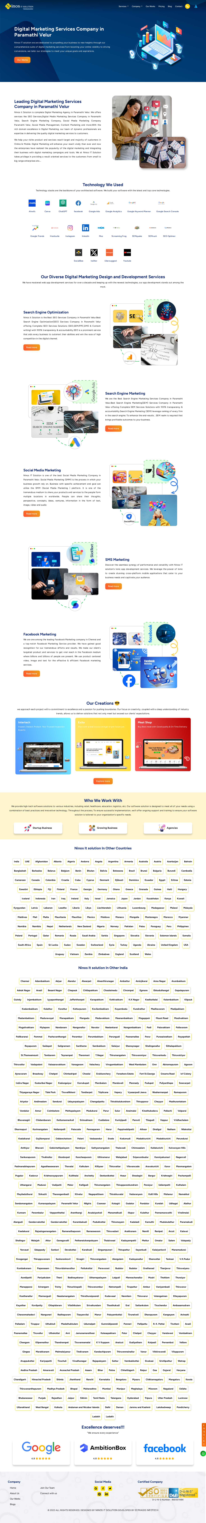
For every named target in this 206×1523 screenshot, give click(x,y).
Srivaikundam (94, 1305)
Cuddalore (103, 1120)
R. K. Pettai (159, 1324)
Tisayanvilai (83, 1314)
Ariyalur (24, 1101)
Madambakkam (26, 1018)
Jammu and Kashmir (140, 1407)
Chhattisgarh (127, 1370)
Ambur (146, 1286)
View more (40, 766)
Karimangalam (40, 1129)
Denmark (104, 880)
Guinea (157, 889)
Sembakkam (99, 1046)
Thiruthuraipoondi (90, 1296)
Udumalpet (89, 1324)
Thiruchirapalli (74, 1286)
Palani (80, 1138)
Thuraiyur (180, 1277)
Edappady (39, 1249)
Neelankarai (111, 1027)
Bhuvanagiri (24, 1120)
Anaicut (119, 1342)
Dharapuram (150, 1314)
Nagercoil (181, 1157)
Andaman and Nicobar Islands (83, 1407)
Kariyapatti (46, 1361)
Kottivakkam (116, 999)
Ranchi (89, 1379)
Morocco (168, 917)
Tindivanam (82, 1351)
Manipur (121, 1388)
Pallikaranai (22, 1036)
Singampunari (105, 1249)
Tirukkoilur (46, 1157)
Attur (48, 1240)
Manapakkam (67, 1018)
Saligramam (64, 1046)
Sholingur (20, 1240)
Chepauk (72, 990)
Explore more (103, 781)
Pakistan (128, 926)
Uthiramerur (103, 1157)
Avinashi (184, 1314)
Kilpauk (188, 999)
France (73, 889)
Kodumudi (125, 1138)
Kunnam (21, 1212)
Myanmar (183, 917)
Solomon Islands (168, 935)
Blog (170, 6)
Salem (171, 1240)
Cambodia (186, 870)
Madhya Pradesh (55, 1388)
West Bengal (42, 1407)
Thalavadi (120, 1148)
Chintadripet (70, 1073)
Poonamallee (132, 1036)
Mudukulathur (167, 1222)
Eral (127, 1305)
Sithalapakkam (173, 1046)
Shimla (59, 1379)
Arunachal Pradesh (69, 1370)
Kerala (189, 1379)
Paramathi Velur (69, 1203)
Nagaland (168, 1388)
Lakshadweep (163, 1407)
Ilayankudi (141, 1249)
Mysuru (136, 1379)
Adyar (58, 981)
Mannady (134, 1083)
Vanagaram (77, 1064)
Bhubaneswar (25, 1398)
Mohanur (168, 1194)
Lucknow (183, 1398)
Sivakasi (149, 1361)
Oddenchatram (63, 1138)
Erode (111, 1138)
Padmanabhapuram (25, 1166)
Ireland (74, 898)
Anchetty (89, 1175)
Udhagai (173, 1203)
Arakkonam (130, 1231)
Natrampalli (115, 1286)
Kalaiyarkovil (159, 1249)
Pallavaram (182, 1027)
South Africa (24, 945)
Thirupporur (142, 1101)
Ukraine (151, 945)
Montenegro (151, 917)
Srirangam (43, 1286)
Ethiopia (38, 889)
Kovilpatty (37, 1305)
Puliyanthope (166, 1083)
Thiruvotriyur (178, 1055)
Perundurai (182, 1138)
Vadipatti (57, 1185)
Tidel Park (50, 1092)
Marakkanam (42, 1351)
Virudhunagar (79, 1361)
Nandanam (61, 1027)
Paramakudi (186, 1222)
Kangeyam (168, 1314)
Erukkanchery (103, 1073)
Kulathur (144, 1212)
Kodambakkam (30, 1009)
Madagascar (157, 908)
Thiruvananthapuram (30, 1388)
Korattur (62, 1009)
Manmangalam (184, 1166)
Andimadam (40, 1101)
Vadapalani (36, 1064)
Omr (154, 1064)
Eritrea (174, 880)
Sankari (55, 1249)
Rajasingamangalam (45, 1231)
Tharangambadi (61, 1194)
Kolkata (58, 1407)
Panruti (136, 1120)
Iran (53, 898)
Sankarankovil (63, 1259)
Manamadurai (179, 1249)
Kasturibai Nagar (43, 1083)
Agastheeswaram (50, 1166)
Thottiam (165, 1277)
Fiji (49, 889)
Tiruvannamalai (82, 1342)
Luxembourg (138, 908)
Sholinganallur (152, 1046)
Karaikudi (87, 1249)
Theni (59, 1277)
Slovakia (134, 935)
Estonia (187, 880)
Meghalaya (137, 1388)
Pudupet (149, 1083)
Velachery (94, 1064)
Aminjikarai (141, 981)
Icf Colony (185, 1073)
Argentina (113, 861)
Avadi (39, 990)
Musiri (151, 1277)
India (16, 861)
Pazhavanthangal (57, 1036)
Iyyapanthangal (55, 999)
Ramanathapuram (71, 1231)
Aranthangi (76, 1212)
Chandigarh (20, 1379)
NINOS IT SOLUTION (106, 1510)
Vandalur (24, 1110)
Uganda (137, 945)
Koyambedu (121, 1009)
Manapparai (26, 1286)
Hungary (182, 889)
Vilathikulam (74, 1305)
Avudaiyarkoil (95, 1212)
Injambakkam (34, 999)
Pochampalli (184, 1175)
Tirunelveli (133, 1314)
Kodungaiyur (64, 1083)
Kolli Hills (153, 1194)
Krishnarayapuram (53, 1175)
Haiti (169, 889)
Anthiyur (25, 1148)
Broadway (38, 1073)
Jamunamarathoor (85, 1333)
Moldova (105, 917)
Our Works (150, 6)
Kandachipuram (102, 1351)
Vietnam (74, 954)
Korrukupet (83, 1083)
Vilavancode (133, 1166)
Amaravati (48, 1370)
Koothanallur (26, 1296)
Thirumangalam (118, 1055)
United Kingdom (169, 945)
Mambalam (101, 1083)
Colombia (50, 880)
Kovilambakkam (100, 1009)
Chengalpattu (97, 1101)
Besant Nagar (55, 990)
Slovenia (149, 935)
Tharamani (84, 1055)
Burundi (171, 870)
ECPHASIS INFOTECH (146, 1510)
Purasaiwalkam (164, 1036)
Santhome (81, 1046)
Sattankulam (142, 1305)
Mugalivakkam (26, 1027)
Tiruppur (35, 1324)
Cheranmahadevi (26, 1314)
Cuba (78, 880)
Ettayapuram (180, 1296)
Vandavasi (167, 1333)
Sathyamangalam (100, 1148)
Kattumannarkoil (65, 1120)
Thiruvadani (112, 1231)
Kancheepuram (84, 1157)
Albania (58, 861)
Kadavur (33, 1175)
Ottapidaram (55, 1305)
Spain (40, 945)
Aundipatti (26, 1277)
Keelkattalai (151, 999)
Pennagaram (93, 1129)
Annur (38, 1110)
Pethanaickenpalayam (86, 1240)
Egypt (162, 880)
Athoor (143, 1129)
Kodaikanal (24, 1138)
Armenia (128, 861)
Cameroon (20, 880)
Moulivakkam (181, 1018)
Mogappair (144, 1018)
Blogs (12, 1504)
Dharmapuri (21, 1129)
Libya (88, 908)
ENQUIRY (204, 1434)
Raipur (143, 1370)
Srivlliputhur (165, 1361)
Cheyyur (158, 1101)
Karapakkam (97, 999)
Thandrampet (62, 1342)
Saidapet (47, 1046)
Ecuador (149, 880)
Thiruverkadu (159, 1055)
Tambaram (49, 1055)
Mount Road (162, 1018)
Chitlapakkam (90, 990)
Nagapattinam (96, 1194)
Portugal (32, 935)
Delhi (107, 1407)
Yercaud (24, 1249)
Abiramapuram (170, 1064)
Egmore (144, 990)
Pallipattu (142, 1324)
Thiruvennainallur (126, 1351)
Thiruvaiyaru (182, 1268)
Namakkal (184, 1194)
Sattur (115, 1361)
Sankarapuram (27, 1157)
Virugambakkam (114, 1064)
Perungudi (114, 1036)
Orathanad (148, 1268)
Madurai (41, 1185)
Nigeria (101, 926)
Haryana (181, 1370)
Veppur (164, 1120)
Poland (18, 935)
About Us (14, 1493)
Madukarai (91, 1110)
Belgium (65, 870)
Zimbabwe (103, 954)
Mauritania (60, 917)
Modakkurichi (143, 1138)
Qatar (46, 935)
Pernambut (167, 1342)
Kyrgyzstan (19, 908)
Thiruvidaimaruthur (65, 1268)
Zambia (88, 954)
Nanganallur (79, 1027)
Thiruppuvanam (42, 1259)
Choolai (86, 1073)
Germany (102, 889)
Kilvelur (79, 1194)
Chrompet (128, 990)
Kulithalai (73, 1175)
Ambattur (125, 981)
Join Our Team (47, 1488)
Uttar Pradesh (165, 1398)
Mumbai (106, 1388)
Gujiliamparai (43, 1138)
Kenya (168, 898)
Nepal (50, 926)
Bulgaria (157, 870)
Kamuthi (149, 1222)
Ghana (116, 889)
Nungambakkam (132, 1027)
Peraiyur (148, 1185)
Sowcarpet (184, 1083)
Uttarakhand (23, 1407)
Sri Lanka (53, 945)
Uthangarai (26, 1185)
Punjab (42, 1398)
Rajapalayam (99, 1361)
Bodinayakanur (75, 1277)
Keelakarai (23, 1231)
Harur (109, 1129)
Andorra (85, 861)
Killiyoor (99, 1166)
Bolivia (103, 870)
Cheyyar (151, 1333)
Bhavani (39, 1148)
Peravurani (103, 1268)
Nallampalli (59, 1129)
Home (13, 1488)
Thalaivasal (109, 1240)
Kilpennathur (42, 1342)
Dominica (134, 880)
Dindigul (157, 1129)
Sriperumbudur (141, 1157)
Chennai (25, 981)
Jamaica (110, 898)
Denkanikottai (107, 1175)
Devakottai (70, 1249)
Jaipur (71, 1398)
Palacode (76, 1129)
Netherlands (65, 926)
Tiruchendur (160, 1305)
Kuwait (180, 898)
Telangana (116, 1398)
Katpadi (152, 1342)
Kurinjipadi (121, 1120)
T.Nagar (99, 1055)
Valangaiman (160, 1296)
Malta (46, 917)
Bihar (100, 1370)
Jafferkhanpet (77, 999)
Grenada (143, 889)
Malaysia (188, 908)
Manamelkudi (115, 1212)
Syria (111, 945)
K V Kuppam (102, 1342)
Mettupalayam (72, 1110)
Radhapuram (64, 1314)
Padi (149, 1027)
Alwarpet (86, 981)
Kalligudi (83, 1185)
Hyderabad (133, 1398)
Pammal (38, 1036)
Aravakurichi (152, 1166)
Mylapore (45, 1027)
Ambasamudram (181, 1305)
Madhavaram (158, 1009)
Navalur (95, 1027)
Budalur (119, 1268)
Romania (59, 935)
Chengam (24, 1342)
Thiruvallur (19, 1064)
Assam (88, 1370)
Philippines (182, 926)
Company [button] (136, 6)
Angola (98, 861)
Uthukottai (54, 1333)
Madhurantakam (177, 1101)
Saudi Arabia (88, 935)
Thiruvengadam (98, 1259)
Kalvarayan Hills (177, 1148)
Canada (36, 880)
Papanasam (43, 1268)
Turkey (123, 945)
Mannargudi (45, 1296)
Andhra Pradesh (29, 1370)
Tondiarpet (86, 1092)
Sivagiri (80, 1259)
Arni (68, 1333)
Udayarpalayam (76, 1101)
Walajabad (121, 1157)
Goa (155, 1370)
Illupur (131, 1212)
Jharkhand (74, 1379)
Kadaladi (134, 1222)
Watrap (182, 1361)
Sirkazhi (42, 1194)
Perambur (77, 1036)
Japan (124, 898)
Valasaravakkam (56, 1064)
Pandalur (144, 1203)
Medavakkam (102, 1018)
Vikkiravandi (159, 1351)
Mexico (91, 917)
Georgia (87, 889)
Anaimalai (131, 1110)
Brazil (132, 870)
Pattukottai (86, 1268)
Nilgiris (87, 1203)
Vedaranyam (136, 1194)
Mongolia (134, 917)
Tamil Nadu (99, 1398)
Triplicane (103, 1092)
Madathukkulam (69, 1324)
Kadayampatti (128, 1240)
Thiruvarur (181, 1286)
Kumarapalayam (46, 1203)
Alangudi (18, 1222)
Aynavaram (21, 1073)
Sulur (117, 1110)
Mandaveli (118, 1083)
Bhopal (73, 1388)
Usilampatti (164, 1185)
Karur (167, 1166)
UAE (27, 861)
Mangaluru (174, 1379)
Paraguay (156, 926)
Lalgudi (116, 1277)
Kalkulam (84, 1166)
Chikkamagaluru (154, 1379)
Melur (70, 1185)
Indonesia (40, 898)
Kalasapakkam (108, 1333)
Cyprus (90, 880)
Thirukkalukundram (120, 1101)
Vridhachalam (181, 1120)
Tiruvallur (38, 1333)
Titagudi (150, 1120)
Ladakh (96, 1416)
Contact (178, 6)
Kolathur (48, 1009)
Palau (142, 926)
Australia (143, 861)
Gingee (26, 1351)
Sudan (67, 945)
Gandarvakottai (37, 1222)
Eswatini (23, 889)
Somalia (186, 935)
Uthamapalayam (97, 1277)
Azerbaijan (172, 861)
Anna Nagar (159, 981)
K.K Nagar (134, 999)
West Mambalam (137, 1064)
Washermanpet (160, 1092)
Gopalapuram (182, 990)
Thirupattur (124, 1249)
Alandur (72, 981)
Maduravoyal (47, 1018)
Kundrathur (139, 1009)
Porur (148, 1036)
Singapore (119, 935)
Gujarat (167, 1370)
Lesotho (62, 908)
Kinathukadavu (150, 1110)
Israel (97, 898)
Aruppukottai (27, 1361)
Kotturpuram (79, 1009)
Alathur (187, 1203)
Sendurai (57, 1101)
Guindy (17, 999)
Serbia (104, 935)
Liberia (76, 908)
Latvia (34, 908)
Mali (35, 917)
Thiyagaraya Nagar (29, 1092)
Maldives (22, 917)
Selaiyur (115, 1046)
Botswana (118, 870)
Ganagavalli (63, 1240)
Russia (73, 935)
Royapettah (184, 1036)
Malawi (174, 908)
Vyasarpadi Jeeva (137, 1092)
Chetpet (53, 1073)
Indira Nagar (22, 1083)
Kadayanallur (136, 1259)
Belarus (51, 870)
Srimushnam (86, 1120)
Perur (106, 1110)
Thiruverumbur (95, 1286)
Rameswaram (93, 1231)
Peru (169, 926)
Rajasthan (57, 1398)
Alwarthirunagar (105, 981)
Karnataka (104, 1379)
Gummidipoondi (109, 1324)
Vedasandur (96, 1138)
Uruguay (59, 954)
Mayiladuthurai (25, 1194)
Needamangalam (66, 1296)
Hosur (123, 1175)
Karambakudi (80, 1222)
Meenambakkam (124, 1018)
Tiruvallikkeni (68, 1092)
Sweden (81, 945)
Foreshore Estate (125, 1073)
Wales (148, 954)
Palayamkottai (114, 1314)
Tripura (148, 1398)
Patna (112, 1370)
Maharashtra (89, 1388)
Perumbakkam (95, 1036)
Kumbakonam (24, 1268)
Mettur (145, 1240)
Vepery (118, 1092)
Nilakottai (186, 1129)
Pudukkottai (99, 1222)
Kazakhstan (153, 898)
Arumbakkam (179, 981)
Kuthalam (181, 1185)
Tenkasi (170, 1259)
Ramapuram (180, 1092)
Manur (98, 1314)
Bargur (151, 1175)
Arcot (171, 1231)
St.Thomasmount (29, 1055)
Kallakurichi (157, 1148)
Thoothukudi (113, 1305)
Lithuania (121, 908)
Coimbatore (53, 1110)
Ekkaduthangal (161, 990)
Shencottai (154, 1259)
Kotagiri (116, 1203)
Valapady (186, 1240)
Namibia (22, 926)
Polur (124, 1333)
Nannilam (126, 1296)
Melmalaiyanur (62, 1351)
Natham (171, 1129)
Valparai (182, 1110)
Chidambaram (43, 1120)
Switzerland (97, 945)
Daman (119, 1407)
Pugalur (19, 1175)
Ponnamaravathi (163, 1212)
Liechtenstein (104, 908)
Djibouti (119, 880)
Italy (86, 898)
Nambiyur (80, 1148)
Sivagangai (22, 1259)
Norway (114, 926)
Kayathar (21, 1305)
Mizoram (152, 1388)
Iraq (63, 898)
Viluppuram (178, 1351)
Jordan (137, 898)
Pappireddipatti (126, 1129)
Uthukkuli (50, 1324)
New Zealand (84, 926)
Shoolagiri (137, 1175)
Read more (31, 347)
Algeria (71, 861)
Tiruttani (174, 1324)
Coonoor (101, 1203)
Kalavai (184, 1231)
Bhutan (90, 870)
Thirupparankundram (127, 1185)
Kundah (159, 1203)
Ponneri (127, 1324)
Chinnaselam (138, 1148)
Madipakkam (177, 1009)
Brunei (144, 870)
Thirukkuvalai (116, 1194)
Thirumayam (117, 1222)
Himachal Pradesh (41, 1379)
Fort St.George (147, 1073)
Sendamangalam (24, 1203)
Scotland (134, 954)
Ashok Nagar (23, 990)
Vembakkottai (131, 1361)
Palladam (20, 1324)
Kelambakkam (171, 999)
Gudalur (130, 1203)
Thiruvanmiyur (139, 1055)
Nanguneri (46, 1314)
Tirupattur (132, 1286)
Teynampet (67, 1055)
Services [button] (123, 6)
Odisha (183, 1388)
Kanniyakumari (162, 1157)
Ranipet (159, 1231)
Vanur (143, 1351)
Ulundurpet (64, 1157)
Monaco (119, 917)
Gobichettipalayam (59, 1148)
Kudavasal (110, 1296)
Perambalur (38, 1212)
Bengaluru (121, 1379)
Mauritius (76, 917)
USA (186, 945)
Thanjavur (165, 1268)
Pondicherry (183, 1407)
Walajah (35, 1240)
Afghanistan (41, 861)
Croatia (65, 880)
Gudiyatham (135, 1342)
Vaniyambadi (163, 1286)
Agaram (188, 1064)
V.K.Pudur (185, 1259)
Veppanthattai (57, 1212)
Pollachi (168, 1110)
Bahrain (188, 861)
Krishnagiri (166, 1175)
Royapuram (31, 1046)
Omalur (159, 1240)
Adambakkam (42, 981)
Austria (157, 861)
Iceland (26, 898)
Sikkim (83, 1398)
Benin (78, 870)
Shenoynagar (132, 1046)
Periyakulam (44, 1277)
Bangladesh (20, 870)
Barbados (37, 870)
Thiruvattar (115, 1166)
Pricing (161, 6)
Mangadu (84, 1018)
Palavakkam (163, 1027)
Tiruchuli (62, 1361)
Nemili (145, 1231)
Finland (60, 889)
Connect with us (48, 1493)
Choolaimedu (110, 990)
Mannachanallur (134, 1277)
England (119, 954)
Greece (129, 889)
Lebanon (48, 908)
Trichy (58, 1286)
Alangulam (117, 1259)
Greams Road (168, 1073)
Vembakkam (185, 1333)
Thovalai (69, 1166)
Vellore (183, 1342)
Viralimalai (183, 1212)
